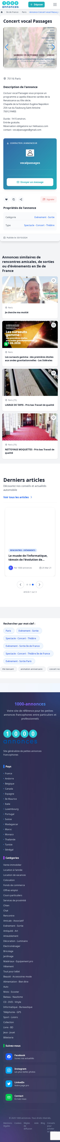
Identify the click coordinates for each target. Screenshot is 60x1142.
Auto (5, 986)
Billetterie (8, 1037)
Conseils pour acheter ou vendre (52, 1127)
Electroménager (11, 946)
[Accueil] (1, 12)
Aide (36, 1123)
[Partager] (21, 199)
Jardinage (8, 956)
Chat (5, 910)
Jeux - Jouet (9, 1032)
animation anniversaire (31, 669)
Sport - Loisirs (10, 1017)
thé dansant (8, 669)
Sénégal (9, 849)
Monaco (9, 834)
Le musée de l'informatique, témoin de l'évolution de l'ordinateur (28, 559)
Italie (7, 803)
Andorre (9, 778)
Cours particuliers (12, 895)
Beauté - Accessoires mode (17, 976)
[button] (53, 47)
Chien (6, 905)
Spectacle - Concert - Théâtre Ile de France (28, 653)
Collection (8, 1022)
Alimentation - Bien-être (15, 981)
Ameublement (10, 935)
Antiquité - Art (10, 930)
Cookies (17, 1123)
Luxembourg (12, 809)
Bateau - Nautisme (13, 996)
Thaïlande (10, 839)
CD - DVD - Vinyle (12, 1001)
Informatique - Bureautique (17, 1007)
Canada (9, 788)
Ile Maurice (11, 798)
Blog (43, 1123)
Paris (8, 630)
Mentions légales (7, 1124)
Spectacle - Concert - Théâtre (21, 638)
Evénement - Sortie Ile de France (23, 646)
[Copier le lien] (14, 199)
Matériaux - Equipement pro (18, 961)
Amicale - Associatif (13, 920)
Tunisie (8, 844)
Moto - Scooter (11, 991)
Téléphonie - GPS (12, 1012)
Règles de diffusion (28, 1126)
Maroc (8, 829)
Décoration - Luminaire (15, 941)
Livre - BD (8, 1027)
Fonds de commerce (14, 885)
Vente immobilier (12, 864)
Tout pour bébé (11, 971)
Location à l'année (12, 869)
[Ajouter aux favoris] (6, 199)
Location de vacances (14, 875)
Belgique (9, 783)
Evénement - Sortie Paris (19, 661)
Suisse (8, 819)
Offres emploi (10, 890)
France (8, 773)
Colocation (9, 880)
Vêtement (8, 966)
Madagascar (11, 824)
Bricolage (8, 951)
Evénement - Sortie (29, 630)
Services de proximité (14, 900)
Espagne (9, 793)
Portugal (9, 814)
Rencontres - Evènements (22, 550)
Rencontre (8, 915)
